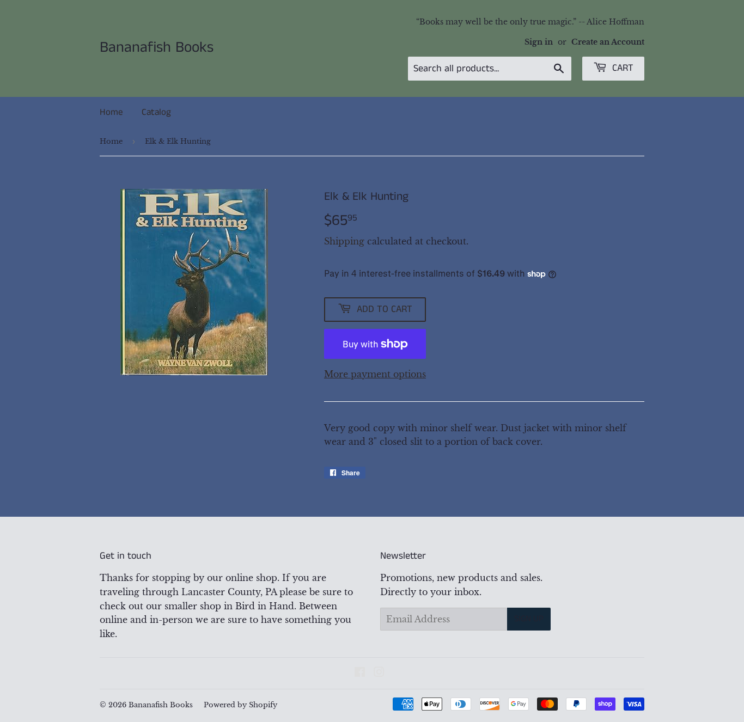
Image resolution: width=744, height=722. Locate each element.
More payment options (375, 374)
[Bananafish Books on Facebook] (359, 673)
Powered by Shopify (240, 704)
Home (111, 112)
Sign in (539, 42)
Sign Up (529, 619)
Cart (621, 68)
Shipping (344, 241)
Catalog (156, 112)
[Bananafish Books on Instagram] (379, 673)
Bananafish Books (157, 48)
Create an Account (607, 42)
